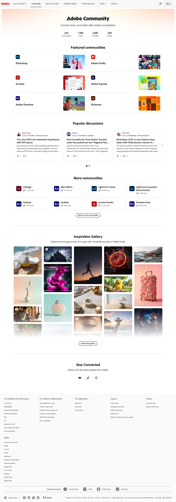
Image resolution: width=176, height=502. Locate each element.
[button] (160, 4)
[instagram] (29, 497)
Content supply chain (46, 407)
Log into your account (11, 442)
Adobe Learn (115, 414)
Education (78, 403)
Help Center (114, 403)
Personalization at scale (47, 403)
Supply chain (8, 467)
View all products (9, 431)
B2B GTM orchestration (47, 417)
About (6, 446)
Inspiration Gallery (70, 3)
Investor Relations (9, 463)
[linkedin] (38, 497)
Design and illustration (11, 410)
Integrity (7, 474)
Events (102, 3)
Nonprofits (78, 407)
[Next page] (162, 145)
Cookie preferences (118, 498)
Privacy (97, 498)
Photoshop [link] (132, 135)
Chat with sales (151, 403)
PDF (5, 417)
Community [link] (36, 3)
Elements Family (9, 424)
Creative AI (7, 403)
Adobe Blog (7, 481)
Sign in (168, 3)
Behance (114, 3)
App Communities (52, 3)
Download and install (117, 407)
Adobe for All (8, 477)
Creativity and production (48, 414)
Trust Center (8, 470)
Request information (152, 407)
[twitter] (33, 497)
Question (90, 135)
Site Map (158, 498)
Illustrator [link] (82, 135)
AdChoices (168, 498)
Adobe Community (117, 410)
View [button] (36, 271)
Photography (8, 407)
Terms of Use (106, 498)
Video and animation (10, 414)
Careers (6, 449)
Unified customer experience (49, 410)
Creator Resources (88, 3)
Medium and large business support (122, 417)
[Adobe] (5, 3)
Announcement (41, 135)
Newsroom (7, 456)
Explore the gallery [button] (88, 343)
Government (79, 410)
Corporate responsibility (11, 460)
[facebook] (24, 497)
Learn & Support (19, 3)
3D (5, 421)
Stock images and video (11, 428)
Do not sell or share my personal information (139, 498)
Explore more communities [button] (88, 215)
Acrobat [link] (32, 135)
